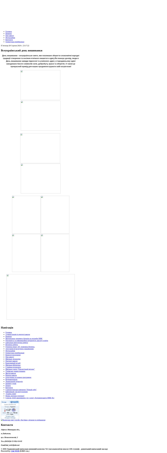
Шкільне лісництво (12, 359)
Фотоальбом (10, 38)
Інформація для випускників (16, 392)
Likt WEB (15, 451)
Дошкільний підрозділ (14, 381)
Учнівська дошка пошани (15, 371)
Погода (4, 402)
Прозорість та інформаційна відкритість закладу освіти (26, 341)
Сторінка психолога (13, 367)
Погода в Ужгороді (10, 417)
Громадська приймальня (14, 353)
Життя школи (10, 373)
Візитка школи (11, 375)
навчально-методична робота (16, 343)
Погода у (10, 406)
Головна (8, 31)
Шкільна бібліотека (12, 365)
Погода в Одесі (10, 416)
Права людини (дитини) (14, 396)
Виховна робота (11, 345)
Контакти (9, 40)
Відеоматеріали (11, 379)
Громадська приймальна (14, 42)
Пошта (8, 386)
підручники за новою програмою (18, 377)
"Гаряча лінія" (10, 394)
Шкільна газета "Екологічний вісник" (20, 369)
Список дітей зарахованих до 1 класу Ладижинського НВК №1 (29, 398)
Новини (8, 34)
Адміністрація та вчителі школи (17, 334)
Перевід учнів (10, 383)
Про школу (9, 36)
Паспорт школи (11, 361)
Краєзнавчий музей (12, 363)
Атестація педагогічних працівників (19, 349)
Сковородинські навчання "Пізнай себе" (21, 390)
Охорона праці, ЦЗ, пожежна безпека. (20, 347)
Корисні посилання (12, 355)
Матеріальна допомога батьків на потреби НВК (23, 338)
